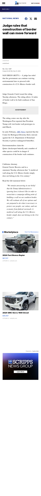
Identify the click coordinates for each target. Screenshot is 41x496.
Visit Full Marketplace (31, 232)
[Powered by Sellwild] (35, 351)
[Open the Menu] (3, 3)
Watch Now (35, 3)
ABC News (21, 131)
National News (11, 18)
